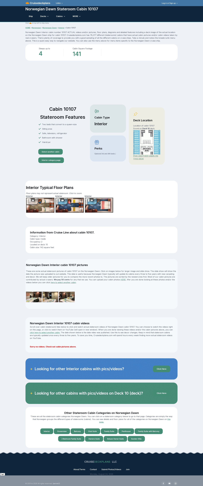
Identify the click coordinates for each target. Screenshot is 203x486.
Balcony (77, 431)
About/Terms (79, 469)
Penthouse (126, 431)
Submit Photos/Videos (111, 469)
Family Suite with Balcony (148, 431)
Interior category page (51, 160)
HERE (123, 279)
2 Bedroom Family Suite (71, 439)
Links (58, 3)
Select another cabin (50, 152)
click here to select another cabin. (45, 332)
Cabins (59, 16)
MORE (75, 16)
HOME (27, 28)
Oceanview (62, 431)
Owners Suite (94, 439)
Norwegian (36, 28)
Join (128, 469)
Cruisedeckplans (39, 3)
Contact (93, 469)
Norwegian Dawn (50, 28)
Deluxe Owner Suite (115, 439)
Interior (61, 28)
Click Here (161, 369)
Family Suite (109, 431)
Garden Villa (136, 439)
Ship (31, 16)
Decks (43, 16)
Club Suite (92, 431)
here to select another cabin (63, 282)
